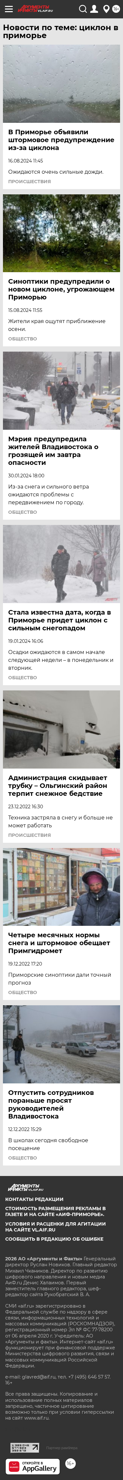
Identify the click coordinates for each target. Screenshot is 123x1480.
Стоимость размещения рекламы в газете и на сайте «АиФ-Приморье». (55, 1211)
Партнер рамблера (61, 1448)
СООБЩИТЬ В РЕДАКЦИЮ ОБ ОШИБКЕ (54, 1239)
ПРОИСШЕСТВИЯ (29, 181)
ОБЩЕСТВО (22, 339)
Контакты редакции (34, 1199)
